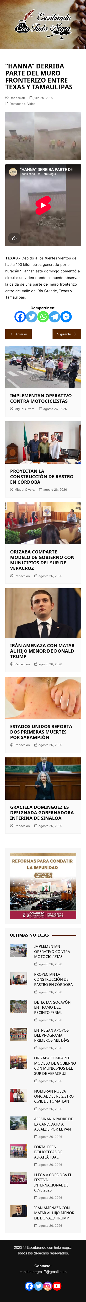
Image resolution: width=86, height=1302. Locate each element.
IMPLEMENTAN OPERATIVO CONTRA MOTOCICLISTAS (41, 398)
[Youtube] (56, 1286)
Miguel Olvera (24, 409)
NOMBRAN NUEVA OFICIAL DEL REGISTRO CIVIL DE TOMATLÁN (54, 1096)
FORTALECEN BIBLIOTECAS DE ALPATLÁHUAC (48, 1152)
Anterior (21, 334)
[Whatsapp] (43, 316)
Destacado (17, 104)
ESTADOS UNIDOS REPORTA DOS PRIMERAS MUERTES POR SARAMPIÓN (41, 731)
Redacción (17, 98)
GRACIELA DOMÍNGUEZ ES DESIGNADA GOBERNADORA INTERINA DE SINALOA (42, 812)
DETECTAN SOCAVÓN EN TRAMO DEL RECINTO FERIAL (52, 1007)
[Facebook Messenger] (66, 316)
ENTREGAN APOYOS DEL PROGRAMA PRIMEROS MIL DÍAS (51, 1035)
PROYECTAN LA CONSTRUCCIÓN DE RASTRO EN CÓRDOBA (42, 476)
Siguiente (64, 334)
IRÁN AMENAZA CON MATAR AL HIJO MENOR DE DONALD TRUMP (42, 650)
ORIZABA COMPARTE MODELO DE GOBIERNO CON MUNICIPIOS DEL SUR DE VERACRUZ (42, 560)
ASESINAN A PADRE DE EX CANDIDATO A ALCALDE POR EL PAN (53, 1124)
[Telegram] (54, 316)
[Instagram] (47, 1286)
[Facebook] (20, 316)
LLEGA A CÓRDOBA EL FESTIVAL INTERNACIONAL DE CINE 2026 (53, 1182)
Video (31, 104)
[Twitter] (31, 316)
